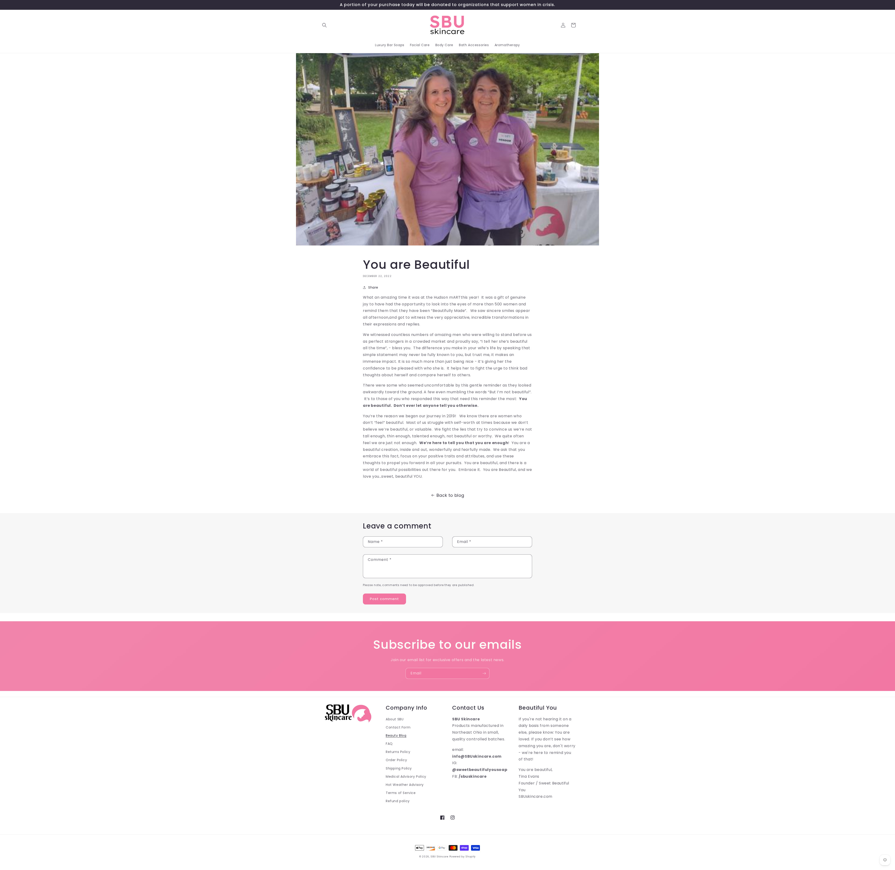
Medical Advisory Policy (406, 776)
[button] (324, 25)
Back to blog (450, 495)
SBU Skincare (439, 856)
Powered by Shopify (462, 856)
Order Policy (396, 760)
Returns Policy (398, 751)
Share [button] (373, 287)
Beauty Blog (396, 735)
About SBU (394, 719)
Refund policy (398, 801)
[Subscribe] (484, 673)
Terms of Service (401, 793)
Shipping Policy (399, 768)
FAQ (389, 743)
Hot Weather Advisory (405, 784)
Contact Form (398, 727)
